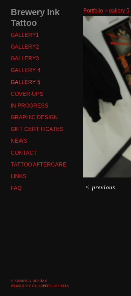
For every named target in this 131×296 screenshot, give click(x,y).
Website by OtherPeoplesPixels (40, 286)
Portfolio (94, 10)
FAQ (16, 188)
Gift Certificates (37, 129)
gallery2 (24, 47)
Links (19, 176)
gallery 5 (25, 82)
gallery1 (24, 35)
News (19, 141)
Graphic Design (34, 117)
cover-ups (26, 94)
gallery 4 (25, 70)
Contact (24, 153)
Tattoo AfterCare (38, 164)
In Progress (28, 105)
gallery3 (24, 58)
